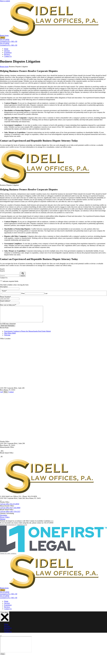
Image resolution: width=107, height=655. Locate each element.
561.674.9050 (4, 39)
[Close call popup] (1, 500)
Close (2, 654)
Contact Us (8, 56)
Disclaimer (3, 515)
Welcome (7, 335)
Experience (8, 52)
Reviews (7, 54)
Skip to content (5, 1)
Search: (2, 271)
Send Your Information (7, 325)
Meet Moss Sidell (10, 333)
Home (6, 49)
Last (46, 293)
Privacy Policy (5, 517)
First (22, 293)
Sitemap (2, 519)
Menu (2, 37)
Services (7, 51)
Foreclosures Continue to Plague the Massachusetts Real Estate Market (27, 331)
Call (1, 392)
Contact (11, 392)
